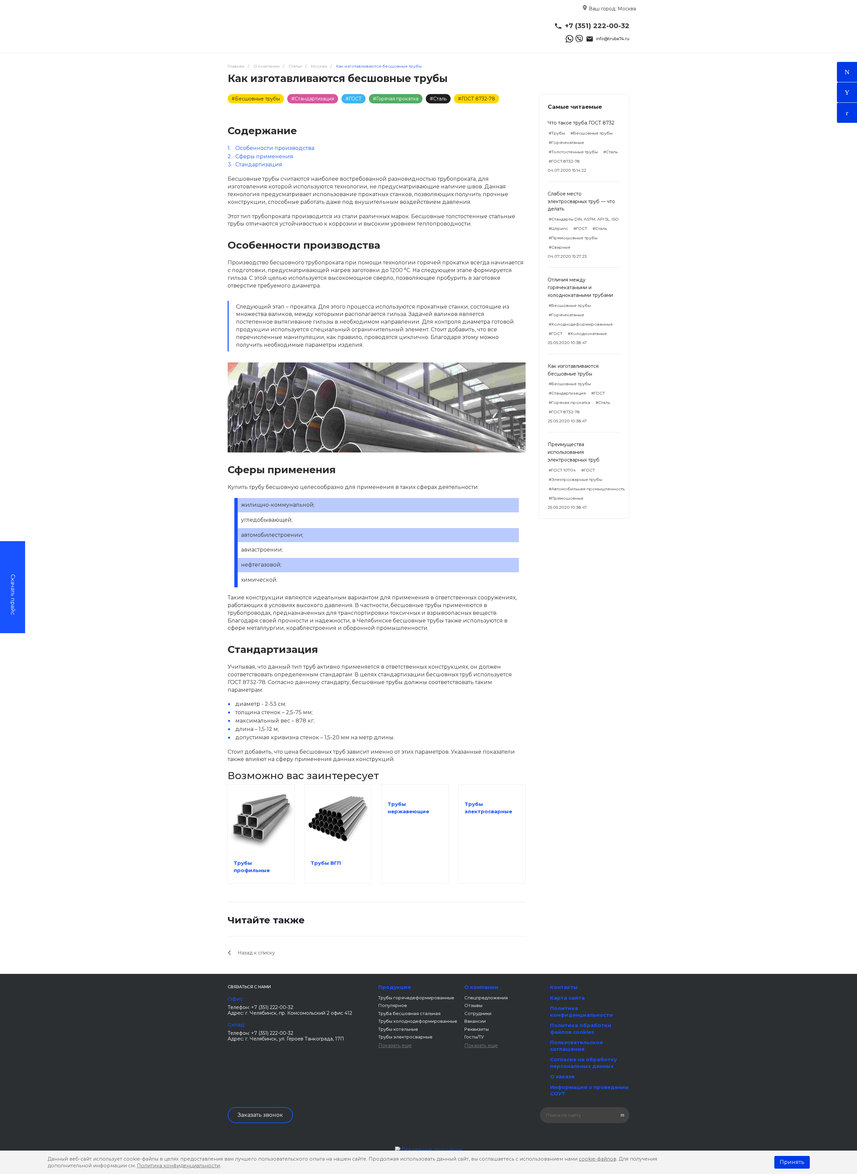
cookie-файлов (597, 1159)
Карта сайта (567, 998)
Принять (792, 1162)
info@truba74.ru (612, 38)
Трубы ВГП (326, 863)
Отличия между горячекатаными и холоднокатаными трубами (580, 287)
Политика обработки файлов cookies (580, 1028)
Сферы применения (264, 156)
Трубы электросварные (405, 1036)
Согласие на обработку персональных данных (583, 1062)
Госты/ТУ (474, 1036)
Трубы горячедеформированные (416, 997)
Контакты (564, 987)
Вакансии (475, 1021)
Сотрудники (477, 1013)
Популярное (392, 1005)
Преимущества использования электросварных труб (574, 452)
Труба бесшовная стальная (409, 1013)
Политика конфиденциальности (581, 1011)
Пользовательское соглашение (576, 1045)
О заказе (562, 1076)
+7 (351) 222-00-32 (597, 25)
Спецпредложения (486, 997)
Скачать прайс (13, 594)
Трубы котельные (398, 1029)
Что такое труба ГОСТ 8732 (581, 123)
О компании (481, 987)
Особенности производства (274, 148)
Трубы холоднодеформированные (417, 1021)
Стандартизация (258, 164)
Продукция (394, 987)
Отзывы (473, 1005)
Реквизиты (476, 1029)
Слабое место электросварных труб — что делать (581, 201)
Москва (627, 9)
